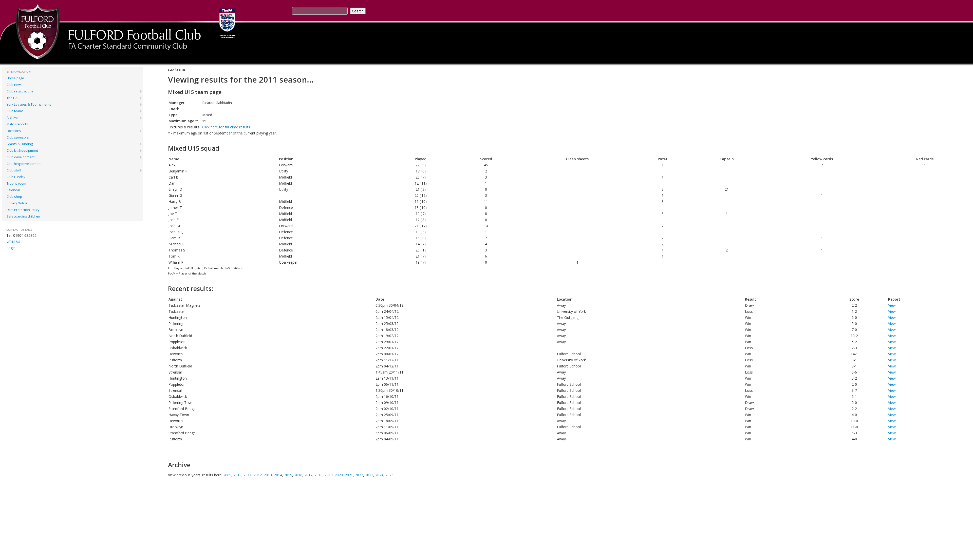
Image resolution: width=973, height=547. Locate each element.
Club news (15, 85)
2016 (298, 475)
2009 (227, 475)
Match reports (17, 124)
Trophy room (16, 183)
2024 (379, 475)
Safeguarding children (23, 216)
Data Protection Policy (23, 210)
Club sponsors (18, 137)
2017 (308, 475)
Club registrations (20, 91)
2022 (359, 475)
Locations (14, 131)
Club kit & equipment (22, 150)
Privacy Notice (17, 203)
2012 (258, 475)
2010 (237, 475)
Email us (13, 241)
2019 (329, 475)
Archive (12, 117)
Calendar (13, 190)
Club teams (15, 111)
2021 (349, 475)
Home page (15, 78)
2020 (339, 475)
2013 (268, 475)
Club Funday (16, 177)
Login (10, 247)
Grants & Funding (20, 144)
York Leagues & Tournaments (29, 104)
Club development (20, 157)
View (892, 305)
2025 (389, 475)
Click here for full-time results (226, 127)
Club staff (14, 170)
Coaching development (24, 164)
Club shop (14, 196)
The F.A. (12, 98)
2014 (278, 475)
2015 (288, 475)
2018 (318, 475)
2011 (248, 475)
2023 (369, 475)
